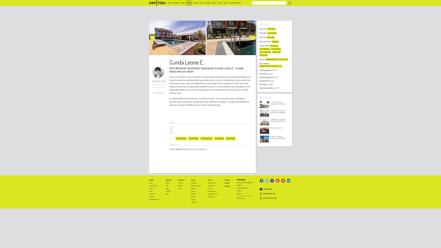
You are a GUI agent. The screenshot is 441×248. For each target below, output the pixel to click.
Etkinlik (176, 3)
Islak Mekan (212, 191)
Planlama (194, 202)
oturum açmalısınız (198, 149)
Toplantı (168, 191)
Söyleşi (201, 3)
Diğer (167, 194)
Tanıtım (195, 3)
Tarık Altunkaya (276, 49)
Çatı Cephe (211, 186)
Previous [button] (152, 38)
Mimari (193, 191)
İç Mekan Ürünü (213, 194)
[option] (178, 38)
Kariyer (214, 3)
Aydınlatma (211, 183)
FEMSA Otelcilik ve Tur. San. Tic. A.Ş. (277, 59)
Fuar (167, 186)
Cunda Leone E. (206, 138)
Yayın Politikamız (242, 188)
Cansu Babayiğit (265, 49)
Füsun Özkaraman (265, 52)
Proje (189, 3)
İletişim (239, 193)
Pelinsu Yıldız (277, 52)
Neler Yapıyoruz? (235, 3)
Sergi (167, 188)
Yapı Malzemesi (154, 199)
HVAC (210, 188)
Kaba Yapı (211, 197)
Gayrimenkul (153, 186)
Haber (170, 3)
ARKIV (226, 3)
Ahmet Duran (274, 46)
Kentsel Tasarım (196, 186)
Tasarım (151, 197)
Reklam (239, 191)
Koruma (193, 188)
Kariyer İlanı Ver (269, 193)
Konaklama (219, 138)
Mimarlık (151, 194)
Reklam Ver (268, 189)
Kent (150, 191)
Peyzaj (193, 199)
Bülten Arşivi (241, 198)
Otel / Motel (230, 138)
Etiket (220, 3)
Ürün (210, 180)
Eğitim (168, 183)
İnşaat (151, 188)
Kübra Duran (263, 55)
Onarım (193, 197)
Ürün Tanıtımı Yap (270, 198)
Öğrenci (180, 186)
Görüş (208, 3)
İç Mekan (194, 183)
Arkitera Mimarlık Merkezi (245, 182)
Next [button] (252, 38)
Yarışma (183, 3)
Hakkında (240, 185)
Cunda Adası (193, 138)
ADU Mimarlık (181, 138)
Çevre (151, 183)
